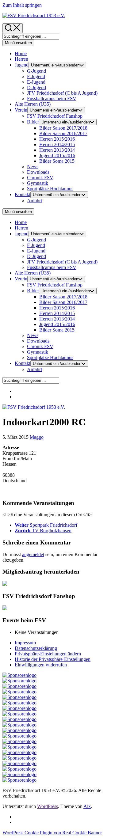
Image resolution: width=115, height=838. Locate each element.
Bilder (33, 121)
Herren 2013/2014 (57, 150)
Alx (87, 806)
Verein (21, 109)
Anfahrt (34, 200)
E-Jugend (36, 82)
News (32, 166)
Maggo (37, 437)
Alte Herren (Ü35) (33, 104)
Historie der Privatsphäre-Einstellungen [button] (52, 659)
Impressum (25, 642)
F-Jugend (36, 76)
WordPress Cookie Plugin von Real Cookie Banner (52, 832)
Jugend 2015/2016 (57, 155)
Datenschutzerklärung (36, 648)
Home (21, 53)
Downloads (38, 172)
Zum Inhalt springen (22, 5)
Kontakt (22, 194)
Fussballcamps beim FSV (51, 98)
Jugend (22, 64)
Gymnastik (37, 183)
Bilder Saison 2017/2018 (63, 128)
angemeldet (33, 554)
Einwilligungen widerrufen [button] (41, 664)
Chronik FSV (40, 177)
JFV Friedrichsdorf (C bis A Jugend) (62, 93)
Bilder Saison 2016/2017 (63, 133)
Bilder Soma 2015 (57, 161)
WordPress (47, 806)
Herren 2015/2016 (57, 139)
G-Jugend (36, 71)
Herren (21, 59)
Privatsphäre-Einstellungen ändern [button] (48, 653)
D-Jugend (36, 87)
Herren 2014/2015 (57, 144)
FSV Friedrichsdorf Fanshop (54, 116)
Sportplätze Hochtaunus (50, 188)
